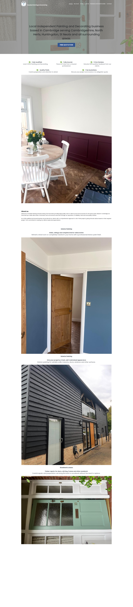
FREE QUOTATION (66, 45)
